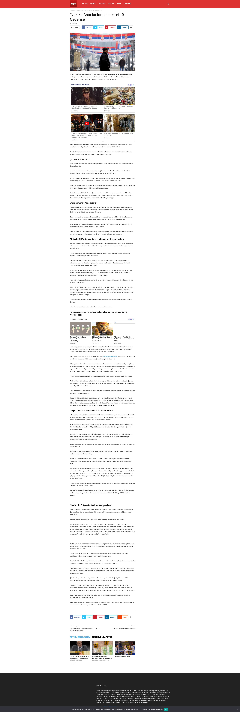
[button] (168, 4)
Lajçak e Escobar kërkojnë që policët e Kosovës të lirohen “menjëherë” (84, 629)
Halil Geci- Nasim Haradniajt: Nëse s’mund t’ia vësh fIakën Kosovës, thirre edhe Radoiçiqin (79, 658)
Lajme (92, 4)
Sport (119, 4)
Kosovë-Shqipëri (74, 10)
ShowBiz (111, 4)
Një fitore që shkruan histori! (122, 656)
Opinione (102, 4)
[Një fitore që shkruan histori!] (125, 648)
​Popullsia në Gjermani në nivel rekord (124, 628)
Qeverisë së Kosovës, (110, 356)
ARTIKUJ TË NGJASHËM (80, 637)
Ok (166, 709)
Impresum (127, 4)
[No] (238, 709)
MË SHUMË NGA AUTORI (102, 637)
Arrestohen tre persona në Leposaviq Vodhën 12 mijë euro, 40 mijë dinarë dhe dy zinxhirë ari (102, 658)
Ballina (85, 4)
